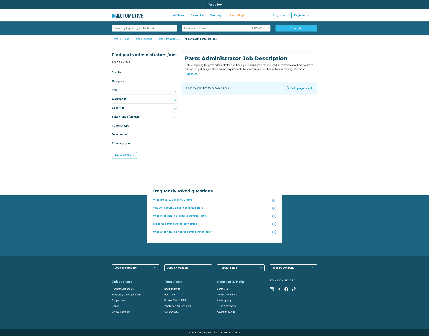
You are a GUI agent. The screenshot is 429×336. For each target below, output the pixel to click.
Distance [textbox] (256, 28)
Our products (171, 311)
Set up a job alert (301, 88)
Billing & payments (226, 306)
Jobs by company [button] (283, 267)
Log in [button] (277, 15)
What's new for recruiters (177, 306)
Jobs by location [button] (177, 267)
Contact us (222, 289)
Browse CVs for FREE (175, 300)
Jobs (126, 39)
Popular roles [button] (228, 267)
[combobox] (259, 28)
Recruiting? (237, 15)
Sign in (115, 306)
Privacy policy (224, 300)
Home (115, 39)
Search (296, 28)
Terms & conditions (227, 294)
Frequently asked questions (126, 294)
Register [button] (299, 15)
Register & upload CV (123, 289)
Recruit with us (172, 289)
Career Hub (198, 15)
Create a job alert (121, 311)
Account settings (226, 311)
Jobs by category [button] (126, 267)
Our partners (118, 300)
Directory (215, 15)
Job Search (179, 15)
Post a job (214, 4)
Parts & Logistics (143, 39)
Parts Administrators (169, 39)
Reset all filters (124, 155)
